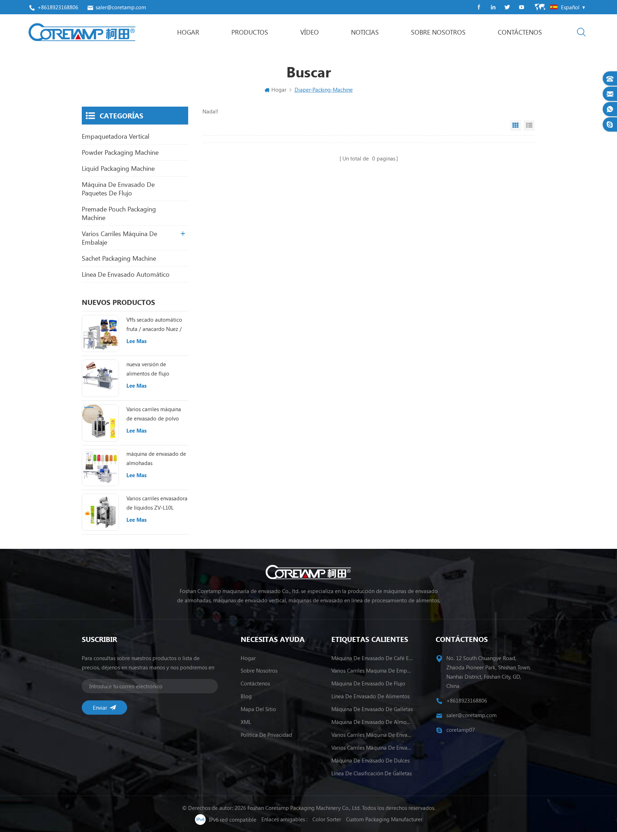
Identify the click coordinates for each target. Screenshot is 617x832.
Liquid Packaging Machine (118, 168)
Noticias (365, 32)
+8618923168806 (57, 7)
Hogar (188, 32)
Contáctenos (520, 32)
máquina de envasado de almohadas (156, 458)
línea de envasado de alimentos (370, 696)
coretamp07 (460, 729)
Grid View (515, 125)
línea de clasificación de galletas (371, 773)
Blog (246, 696)
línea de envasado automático (126, 274)
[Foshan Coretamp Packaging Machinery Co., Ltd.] (82, 32)
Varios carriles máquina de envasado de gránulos (372, 747)
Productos (249, 32)
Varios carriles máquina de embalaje (119, 237)
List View (529, 125)
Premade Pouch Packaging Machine (119, 213)
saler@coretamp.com (121, 7)
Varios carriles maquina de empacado (372, 670)
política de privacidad (266, 734)
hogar (248, 658)
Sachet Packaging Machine (119, 258)
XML (246, 721)
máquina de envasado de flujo (368, 683)
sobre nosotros (438, 32)
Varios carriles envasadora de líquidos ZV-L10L (156, 503)
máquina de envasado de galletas (372, 709)
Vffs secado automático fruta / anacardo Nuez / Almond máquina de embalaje (154, 324)
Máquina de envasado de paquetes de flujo (118, 188)
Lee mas (136, 340)
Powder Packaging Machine (120, 152)
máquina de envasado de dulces (370, 760)
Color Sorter (326, 819)
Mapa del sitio (258, 709)
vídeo (309, 32)
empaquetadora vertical (115, 136)
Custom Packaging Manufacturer (384, 819)
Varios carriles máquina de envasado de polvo (153, 413)
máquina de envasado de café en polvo (372, 658)
